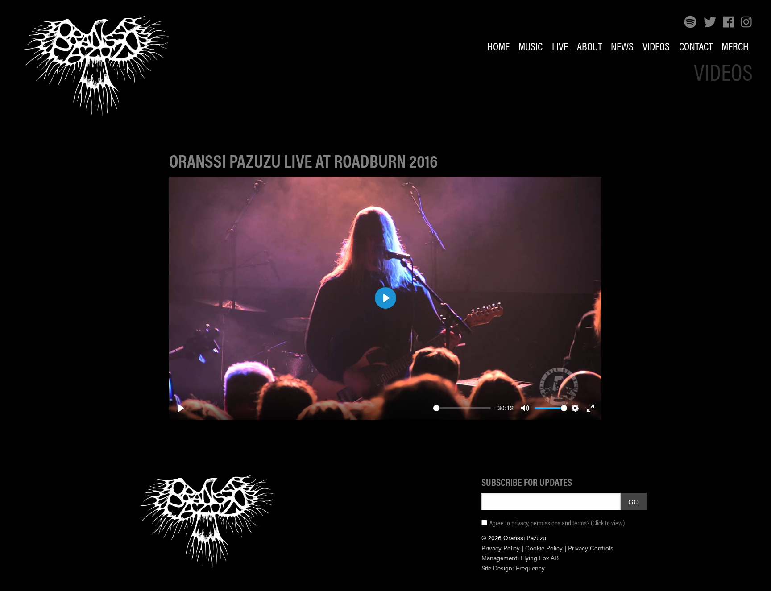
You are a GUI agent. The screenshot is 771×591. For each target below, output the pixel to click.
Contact (696, 46)
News (622, 46)
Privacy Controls (590, 547)
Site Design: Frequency (513, 567)
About (589, 46)
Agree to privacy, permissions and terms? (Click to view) (557, 522)
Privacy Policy (500, 547)
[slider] (462, 408)
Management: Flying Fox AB (520, 557)
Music (530, 46)
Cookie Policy (544, 547)
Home (498, 46)
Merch (735, 46)
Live (560, 46)
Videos (656, 46)
